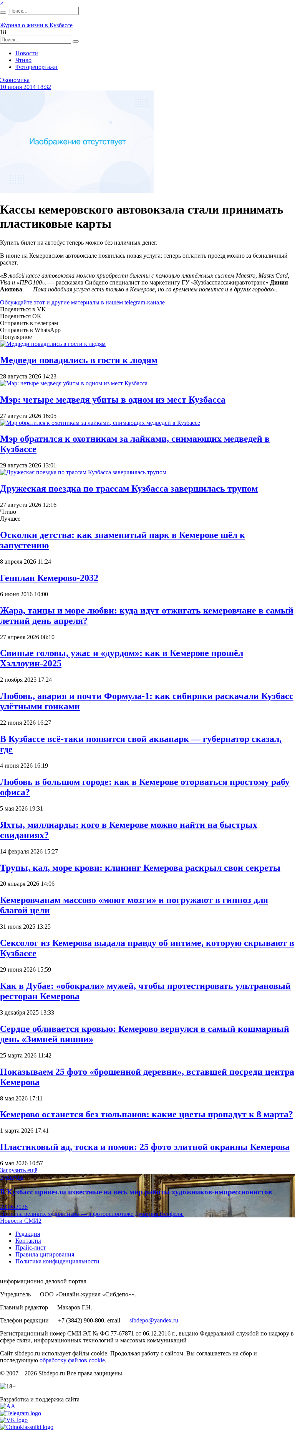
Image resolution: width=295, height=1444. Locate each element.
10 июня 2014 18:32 (25, 87)
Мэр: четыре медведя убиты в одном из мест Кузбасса (112, 400)
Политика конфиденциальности (57, 1261)
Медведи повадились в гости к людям (78, 360)
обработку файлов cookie (72, 1360)
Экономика (15, 80)
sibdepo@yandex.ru (153, 1320)
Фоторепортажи (36, 67)
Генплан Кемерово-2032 (49, 578)
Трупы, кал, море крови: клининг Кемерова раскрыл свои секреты (140, 868)
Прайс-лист (30, 1247)
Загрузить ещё (18, 1170)
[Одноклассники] (26, 1427)
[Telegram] (20, 1413)
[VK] (14, 1420)
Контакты (28, 1240)
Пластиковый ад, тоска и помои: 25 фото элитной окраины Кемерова (145, 1147)
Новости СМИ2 (20, 1220)
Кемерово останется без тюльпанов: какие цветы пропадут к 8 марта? (146, 1114)
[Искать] (3, 13)
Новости (26, 53)
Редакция (27, 1233)
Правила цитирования (44, 1254)
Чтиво (23, 60)
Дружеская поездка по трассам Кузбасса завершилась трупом (129, 488)
